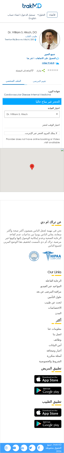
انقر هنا (30, 58)
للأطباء (52, 14)
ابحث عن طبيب (52, 302)
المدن (58, 313)
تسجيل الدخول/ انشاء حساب (21, 14)
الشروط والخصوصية (50, 361)
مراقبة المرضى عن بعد (48, 291)
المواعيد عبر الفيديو (51, 286)
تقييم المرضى (39, 81)
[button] (32, 167)
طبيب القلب (31, 36)
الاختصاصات (54, 307)
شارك (39, 70)
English (32, 18)
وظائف (57, 339)
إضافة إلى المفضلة (23, 70)
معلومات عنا (54, 328)
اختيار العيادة (54, 108)
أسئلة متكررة (54, 355)
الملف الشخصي (13, 80)
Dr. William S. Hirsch (17, 114)
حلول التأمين (54, 297)
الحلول (42, 14)
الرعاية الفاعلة (53, 280)
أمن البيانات (55, 345)
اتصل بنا (57, 334)
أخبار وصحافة (54, 350)
